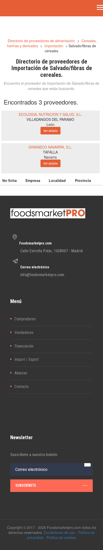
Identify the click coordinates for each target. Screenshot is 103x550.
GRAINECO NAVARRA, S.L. (50, 146)
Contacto (21, 386)
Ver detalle (50, 130)
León (50, 124)
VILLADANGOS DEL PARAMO (50, 119)
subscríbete (25, 485)
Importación (53, 45)
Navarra (50, 157)
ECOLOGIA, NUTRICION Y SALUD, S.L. (50, 114)
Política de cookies (61, 537)
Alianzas (20, 373)
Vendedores (24, 332)
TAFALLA (50, 152)
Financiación (24, 346)
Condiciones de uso (59, 532)
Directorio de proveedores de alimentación (41, 40)
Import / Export (26, 359)
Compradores (25, 319)
